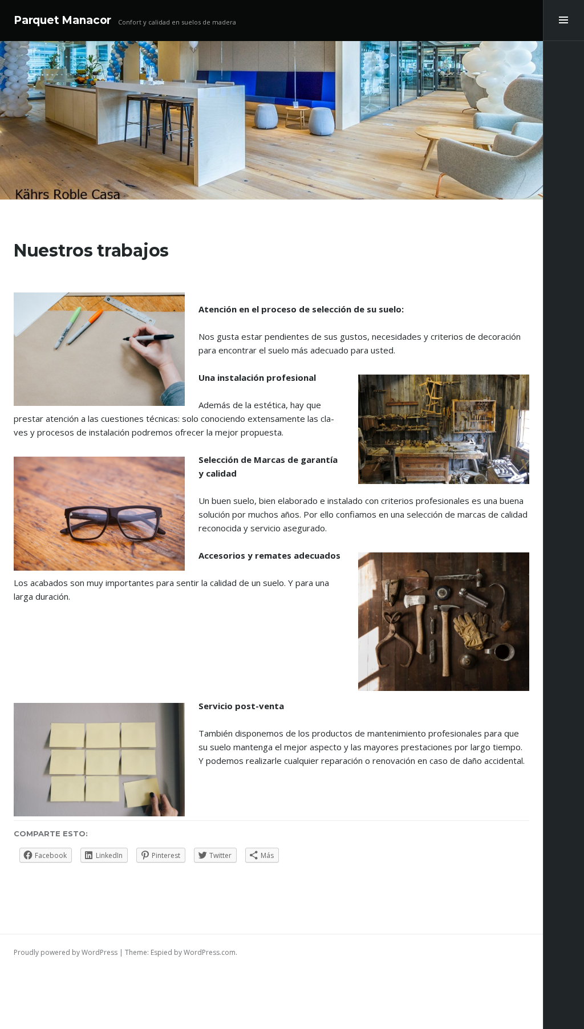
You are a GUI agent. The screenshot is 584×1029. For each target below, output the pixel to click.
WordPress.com (210, 952)
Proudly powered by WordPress (65, 952)
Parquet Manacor (62, 20)
